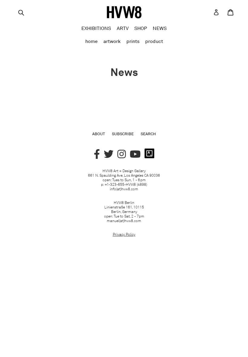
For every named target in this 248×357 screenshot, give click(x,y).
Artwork (112, 41)
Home (91, 41)
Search (148, 133)
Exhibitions (96, 28)
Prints (132, 41)
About (98, 133)
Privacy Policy (124, 234)
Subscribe (123, 133)
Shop (140, 28)
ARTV (123, 28)
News (160, 28)
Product (154, 41)
